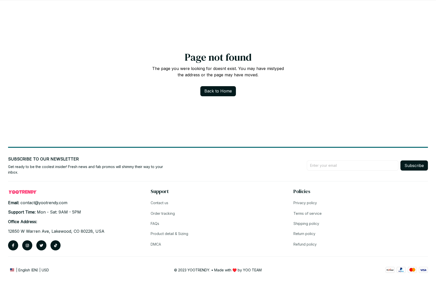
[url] (43, 203)
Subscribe (414, 165)
